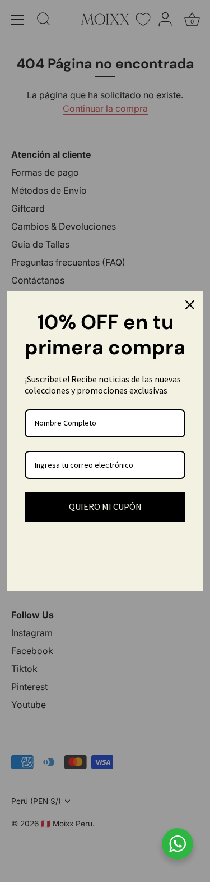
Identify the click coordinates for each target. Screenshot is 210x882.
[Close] (189, 304)
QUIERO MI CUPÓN (105, 506)
